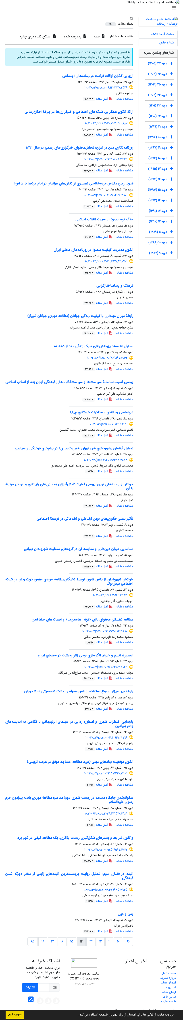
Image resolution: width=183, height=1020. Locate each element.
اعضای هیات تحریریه (168, 985)
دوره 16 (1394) (157, 179)
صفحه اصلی (168, 973)
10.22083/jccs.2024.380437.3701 (105, 195)
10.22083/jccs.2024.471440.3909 (105, 773)
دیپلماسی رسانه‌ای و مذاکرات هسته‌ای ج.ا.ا (101, 412)
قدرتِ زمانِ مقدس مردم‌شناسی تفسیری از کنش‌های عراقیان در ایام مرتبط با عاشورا (73, 183)
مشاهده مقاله (124, 98)
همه (97, 36)
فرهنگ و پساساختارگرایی (114, 285)
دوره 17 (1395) (157, 168)
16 (62, 941)
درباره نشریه (168, 977)
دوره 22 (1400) (158, 116)
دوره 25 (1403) (157, 84)
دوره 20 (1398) (157, 137)
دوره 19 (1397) (157, 147)
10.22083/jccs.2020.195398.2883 (105, 460)
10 (118, 941)
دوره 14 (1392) (157, 200)
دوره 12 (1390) (158, 221)
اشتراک (30, 987)
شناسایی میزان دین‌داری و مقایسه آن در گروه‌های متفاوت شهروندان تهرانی (78, 549)
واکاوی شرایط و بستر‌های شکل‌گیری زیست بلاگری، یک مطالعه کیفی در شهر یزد (75, 838)
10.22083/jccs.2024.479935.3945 (105, 889)
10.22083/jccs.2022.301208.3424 (105, 159)
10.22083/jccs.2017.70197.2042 (107, 357)
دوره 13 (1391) (158, 210)
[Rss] (31, 1000)
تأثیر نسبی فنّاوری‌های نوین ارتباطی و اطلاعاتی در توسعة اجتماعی (85, 518)
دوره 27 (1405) (157, 63)
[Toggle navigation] (92, 8)
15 (71, 941)
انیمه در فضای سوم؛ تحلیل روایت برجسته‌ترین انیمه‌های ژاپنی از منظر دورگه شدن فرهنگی (69, 876)
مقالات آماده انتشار (162, 34)
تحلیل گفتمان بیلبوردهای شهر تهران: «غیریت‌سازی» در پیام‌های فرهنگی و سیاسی (74, 448)
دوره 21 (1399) (158, 126)
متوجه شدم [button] (14, 1014)
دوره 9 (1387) (158, 253)
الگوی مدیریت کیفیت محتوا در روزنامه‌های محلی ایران (93, 250)
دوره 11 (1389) (158, 231)
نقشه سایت (168, 1001)
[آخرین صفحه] (32, 941)
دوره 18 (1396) (157, 158)
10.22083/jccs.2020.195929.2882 (106, 123)
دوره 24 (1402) (157, 95)
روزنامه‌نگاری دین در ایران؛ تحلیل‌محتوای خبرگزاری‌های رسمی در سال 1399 (79, 147)
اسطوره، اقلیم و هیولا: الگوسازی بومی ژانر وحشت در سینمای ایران (85, 655)
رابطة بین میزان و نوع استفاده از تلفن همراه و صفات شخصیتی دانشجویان (78, 691)
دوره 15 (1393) (157, 189)
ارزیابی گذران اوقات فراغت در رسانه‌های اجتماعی (97, 76)
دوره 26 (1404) (157, 73)
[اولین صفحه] (128, 941)
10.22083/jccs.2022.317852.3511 (106, 261)
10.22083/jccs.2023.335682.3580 (104, 631)
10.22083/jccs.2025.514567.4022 (105, 849)
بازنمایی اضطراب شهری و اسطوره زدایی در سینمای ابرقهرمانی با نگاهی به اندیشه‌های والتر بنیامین (69, 724)
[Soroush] (56, 1000)
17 (52, 941)
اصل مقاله (97, 98)
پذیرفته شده (73, 36)
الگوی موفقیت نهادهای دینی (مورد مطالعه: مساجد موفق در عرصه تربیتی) (80, 762)
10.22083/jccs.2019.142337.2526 (106, 87)
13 (91, 941)
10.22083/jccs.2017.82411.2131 (108, 424)
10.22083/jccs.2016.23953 (110, 595)
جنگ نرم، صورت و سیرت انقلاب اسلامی (104, 219)
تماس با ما (169, 996)
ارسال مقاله (169, 992)
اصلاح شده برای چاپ (36, 36)
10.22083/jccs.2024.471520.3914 (106, 813)
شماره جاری (166, 42)
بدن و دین (125, 914)
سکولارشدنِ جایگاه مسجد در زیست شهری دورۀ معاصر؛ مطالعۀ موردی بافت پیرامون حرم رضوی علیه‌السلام (69, 800)
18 (42, 941)
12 (100, 941)
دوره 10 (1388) (157, 242)
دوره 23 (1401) (158, 105)
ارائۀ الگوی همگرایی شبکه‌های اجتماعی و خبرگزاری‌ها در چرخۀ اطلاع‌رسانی (79, 112)
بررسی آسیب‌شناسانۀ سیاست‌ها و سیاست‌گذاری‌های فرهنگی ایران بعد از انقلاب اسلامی (69, 382)
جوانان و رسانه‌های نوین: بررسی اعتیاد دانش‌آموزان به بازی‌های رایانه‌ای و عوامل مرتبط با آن (69, 486)
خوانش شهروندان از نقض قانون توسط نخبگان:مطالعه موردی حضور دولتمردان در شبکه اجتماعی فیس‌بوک (69, 581)
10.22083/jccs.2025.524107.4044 (105, 667)
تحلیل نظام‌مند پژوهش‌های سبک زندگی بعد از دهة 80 (93, 346)
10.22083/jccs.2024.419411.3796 (106, 737)
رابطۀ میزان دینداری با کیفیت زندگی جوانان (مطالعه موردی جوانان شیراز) (80, 316)
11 (109, 941)
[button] (77, 1015)
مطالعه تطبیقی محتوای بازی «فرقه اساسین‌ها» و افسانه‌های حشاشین (82, 619)
